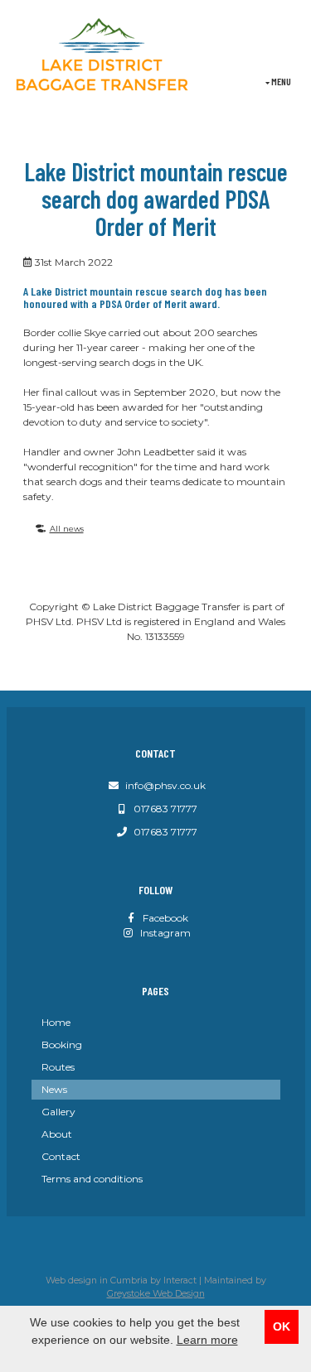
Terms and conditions (92, 1178)
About (56, 1134)
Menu (280, 81)
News (54, 1089)
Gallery (58, 1111)
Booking (61, 1044)
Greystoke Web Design (156, 1293)
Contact (60, 1156)
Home (55, 1022)
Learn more (207, 1339)
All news (67, 528)
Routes (58, 1067)
